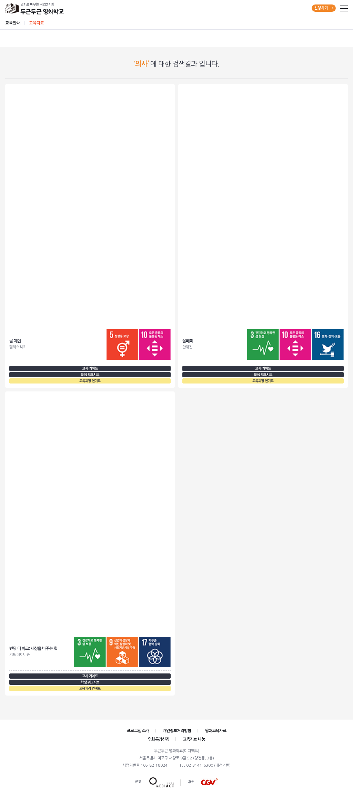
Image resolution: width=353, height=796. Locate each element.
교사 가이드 (90, 368)
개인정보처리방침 (177, 731)
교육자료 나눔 (194, 739)
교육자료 (36, 23)
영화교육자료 (215, 731)
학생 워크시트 (90, 374)
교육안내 (12, 23)
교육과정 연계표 (90, 380)
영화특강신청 (158, 739)
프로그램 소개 (138, 731)
